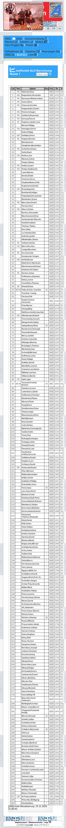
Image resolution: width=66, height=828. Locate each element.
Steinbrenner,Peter (30, 408)
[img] (50, 74)
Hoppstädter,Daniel (30, 109)
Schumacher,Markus (31, 604)
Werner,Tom (27, 681)
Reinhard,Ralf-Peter (31, 498)
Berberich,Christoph (31, 329)
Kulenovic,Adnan (29, 628)
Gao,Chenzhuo (28, 691)
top (46, 822)
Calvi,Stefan (27, 425)
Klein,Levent (27, 280)
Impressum (21, 822)
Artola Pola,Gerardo (31, 584)
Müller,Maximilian (29, 474)
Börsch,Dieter (28, 763)
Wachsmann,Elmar (30, 216)
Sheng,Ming (27, 309)
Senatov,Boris (28, 739)
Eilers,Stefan (27, 209)
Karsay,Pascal (28, 119)
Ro (57, 89)
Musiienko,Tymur (29, 199)
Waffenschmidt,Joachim (33, 312)
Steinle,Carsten (29, 388)
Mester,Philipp (28, 125)
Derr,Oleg (26, 229)
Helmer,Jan (27, 156)
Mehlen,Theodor (29, 790)
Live (31, 54)
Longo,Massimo (29, 249)
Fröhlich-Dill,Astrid (30, 729)
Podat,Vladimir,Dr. (30, 169)
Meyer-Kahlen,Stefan (31, 749)
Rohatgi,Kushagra (30, 438)
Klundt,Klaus (27, 286)
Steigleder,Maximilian (31, 145)
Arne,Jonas (27, 550)
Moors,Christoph (29, 793)
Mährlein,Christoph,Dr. (32, 428)
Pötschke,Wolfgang (30, 800)
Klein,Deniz (27, 520)
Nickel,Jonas (27, 614)
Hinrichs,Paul (28, 92)
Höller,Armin (27, 478)
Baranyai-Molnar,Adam (32, 98)
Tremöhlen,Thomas (30, 283)
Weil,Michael (27, 418)
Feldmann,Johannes (31, 276)
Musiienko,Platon (29, 398)
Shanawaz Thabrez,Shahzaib (30, 516)
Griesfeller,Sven (29, 484)
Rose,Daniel (27, 422)
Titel (18, 89)
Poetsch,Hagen (29, 112)
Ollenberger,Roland (30, 315)
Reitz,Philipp (27, 359)
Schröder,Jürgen (29, 581)
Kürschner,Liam (29, 664)
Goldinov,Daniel (29, 458)
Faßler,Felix (27, 554)
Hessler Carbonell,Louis (33, 770)
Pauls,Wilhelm (28, 621)
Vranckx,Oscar (28, 179)
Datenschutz (35, 822)
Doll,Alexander (28, 236)
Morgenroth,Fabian (30, 322)
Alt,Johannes (28, 607)
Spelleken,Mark (29, 658)
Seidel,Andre (27, 432)
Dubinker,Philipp (29, 481)
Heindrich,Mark (29, 223)
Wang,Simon (27, 661)
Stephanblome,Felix (31, 182)
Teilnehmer (12, 51)
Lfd (13, 89)
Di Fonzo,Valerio (29, 796)
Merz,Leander (28, 336)
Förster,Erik (27, 296)
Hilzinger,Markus (29, 342)
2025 (19, 38)
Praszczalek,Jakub (30, 624)
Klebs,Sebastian (29, 726)
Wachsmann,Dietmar (31, 266)
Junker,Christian (29, 651)
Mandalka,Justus (29, 366)
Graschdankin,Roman (31, 501)
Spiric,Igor (26, 379)
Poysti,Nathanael (29, 332)
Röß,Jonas (26, 523)
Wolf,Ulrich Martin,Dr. (31, 263)
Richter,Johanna (29, 617)
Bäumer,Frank (28, 494)
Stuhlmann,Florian (30, 685)
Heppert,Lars (28, 461)
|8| (48, 28)
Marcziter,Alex (28, 246)
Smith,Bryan (27, 260)
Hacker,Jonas (28, 273)
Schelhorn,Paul (28, 723)
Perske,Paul (27, 206)
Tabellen (31, 51)
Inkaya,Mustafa (29, 688)
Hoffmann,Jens (29, 356)
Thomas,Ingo (27, 412)
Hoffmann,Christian (30, 395)
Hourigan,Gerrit (29, 129)
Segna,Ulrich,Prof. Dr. (31, 577)
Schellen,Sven (28, 766)
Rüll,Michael (27, 786)
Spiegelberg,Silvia (30, 326)
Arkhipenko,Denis (30, 547)
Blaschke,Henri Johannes (29, 699)
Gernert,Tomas (28, 631)
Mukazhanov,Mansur (31, 557)
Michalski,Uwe (28, 349)
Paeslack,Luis (28, 449)
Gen (46, 89)
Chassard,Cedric (29, 105)
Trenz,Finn (26, 435)
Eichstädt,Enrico (29, 671)
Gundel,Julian (28, 719)
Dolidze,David (28, 362)
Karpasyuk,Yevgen (30, 256)
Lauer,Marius (27, 172)
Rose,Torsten (28, 641)
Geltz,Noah (27, 152)
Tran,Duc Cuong (29, 293)
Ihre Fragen (12, 45)
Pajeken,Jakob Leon (31, 122)
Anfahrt (25, 41)
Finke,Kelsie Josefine (31, 290)
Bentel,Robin (27, 176)
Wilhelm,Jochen (29, 372)
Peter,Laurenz (28, 594)
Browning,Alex (28, 189)
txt (59, 28)
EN (53, 28)
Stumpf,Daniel (28, 445)
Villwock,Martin (28, 376)
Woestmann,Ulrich (30, 415)
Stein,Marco (27, 560)
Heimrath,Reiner (29, 468)
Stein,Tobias (27, 527)
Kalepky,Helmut (29, 530)
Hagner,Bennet (28, 139)
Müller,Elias (27, 783)
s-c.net (29, 825)
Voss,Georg (27, 567)
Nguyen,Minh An (29, 570)
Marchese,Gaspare (30, 753)
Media (39, 41)
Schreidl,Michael (29, 352)
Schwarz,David (28, 464)
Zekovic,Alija (27, 776)
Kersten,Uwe (27, 253)
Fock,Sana (26, 488)
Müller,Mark (27, 587)
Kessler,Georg (28, 654)
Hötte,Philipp (27, 132)
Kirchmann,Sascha (30, 564)
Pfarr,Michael (28, 471)
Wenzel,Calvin (28, 159)
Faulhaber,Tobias (29, 591)
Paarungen (49, 51)
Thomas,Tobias (28, 226)
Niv (63, 89)
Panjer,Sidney (28, 162)
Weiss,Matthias (29, 678)
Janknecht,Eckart (30, 674)
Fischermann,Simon (31, 597)
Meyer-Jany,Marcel (30, 707)
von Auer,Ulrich (29, 491)
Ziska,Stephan (28, 634)
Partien (10, 41)
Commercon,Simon (30, 369)
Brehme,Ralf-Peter (30, 746)
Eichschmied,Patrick (31, 511)
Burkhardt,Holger (29, 192)
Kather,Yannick (28, 534)
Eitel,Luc (25, 733)
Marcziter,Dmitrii (29, 202)
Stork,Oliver (27, 102)
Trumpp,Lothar (28, 442)
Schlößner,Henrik (29, 574)
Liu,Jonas (26, 756)
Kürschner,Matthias (31, 508)
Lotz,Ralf (26, 773)
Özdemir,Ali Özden (30, 270)
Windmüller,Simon (30, 239)
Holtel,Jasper (28, 166)
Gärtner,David (28, 537)
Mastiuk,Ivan (27, 142)
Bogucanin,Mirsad (30, 544)
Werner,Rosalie (29, 716)
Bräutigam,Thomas (30, 346)
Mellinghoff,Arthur (30, 704)
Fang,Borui (27, 405)
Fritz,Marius (27, 305)
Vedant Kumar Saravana (28, 301)
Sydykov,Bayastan (30, 115)
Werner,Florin (28, 402)
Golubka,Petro (28, 135)
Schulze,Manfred (29, 743)
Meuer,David (27, 601)
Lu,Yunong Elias (29, 233)
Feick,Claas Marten (30, 611)
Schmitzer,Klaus (29, 149)
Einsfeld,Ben (27, 803)
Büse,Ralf (26, 638)
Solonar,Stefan (28, 243)
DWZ (8, 54)
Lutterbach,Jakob (30, 392)
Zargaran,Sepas (29, 644)
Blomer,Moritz (28, 540)
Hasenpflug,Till (28, 695)
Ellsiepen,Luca (28, 759)
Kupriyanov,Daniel (30, 186)
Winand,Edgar (28, 668)
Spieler (36, 89)
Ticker (30, 45)
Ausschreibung (35, 38)
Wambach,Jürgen (30, 504)
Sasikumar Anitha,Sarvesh (29, 453)
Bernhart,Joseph (29, 648)
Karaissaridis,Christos (32, 780)
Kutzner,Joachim (29, 339)
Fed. (52, 89)
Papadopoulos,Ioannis (32, 196)
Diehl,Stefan (27, 736)
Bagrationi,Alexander (31, 95)
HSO (8, 38)
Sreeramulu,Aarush (31, 319)
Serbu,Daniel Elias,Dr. (31, 219)
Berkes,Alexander (30, 213)
